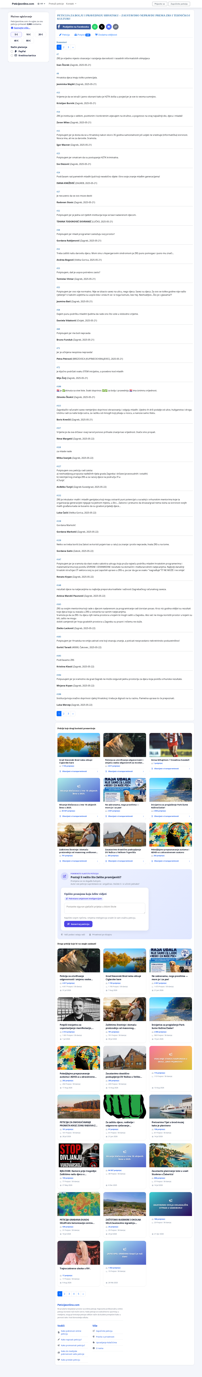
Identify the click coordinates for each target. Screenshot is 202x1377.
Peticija (66, 34)
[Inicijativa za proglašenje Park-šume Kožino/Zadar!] (170, 798)
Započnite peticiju (179, 4)
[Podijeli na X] (102, 27)
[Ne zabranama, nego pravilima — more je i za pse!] (124, 798)
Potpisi (83, 34)
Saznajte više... (21, 27)
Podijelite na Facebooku (76, 26)
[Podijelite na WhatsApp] (95, 27)
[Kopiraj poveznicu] (116, 27)
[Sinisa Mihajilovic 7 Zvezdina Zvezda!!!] (170, 752)
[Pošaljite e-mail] (109, 27)
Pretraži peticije (56, 4)
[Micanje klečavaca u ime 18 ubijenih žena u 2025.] (78, 798)
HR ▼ (42, 4)
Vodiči (61, 1325)
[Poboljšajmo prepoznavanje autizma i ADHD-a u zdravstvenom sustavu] (170, 843)
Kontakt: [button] (70, 4)
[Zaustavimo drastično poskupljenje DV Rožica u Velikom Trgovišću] (124, 843)
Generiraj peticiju (80, 924)
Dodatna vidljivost (107, 34)
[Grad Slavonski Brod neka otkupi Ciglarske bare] (78, 754)
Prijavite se (160, 4)
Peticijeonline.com (23, 3)
